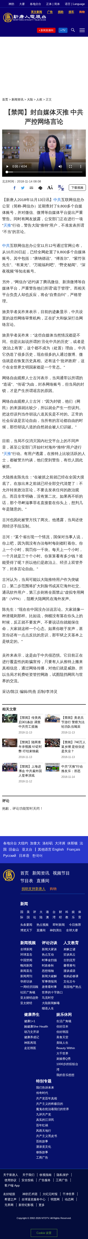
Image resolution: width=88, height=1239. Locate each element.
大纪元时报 (50, 1194)
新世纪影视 (26, 1205)
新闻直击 (26, 970)
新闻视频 (28, 943)
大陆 (30, 99)
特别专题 (43, 1081)
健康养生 (32, 1014)
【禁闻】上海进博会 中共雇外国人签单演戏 (30, 771)
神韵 (11, 4)
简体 (57, 4)
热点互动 (48, 954)
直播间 (43, 880)
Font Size (50, 187)
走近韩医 (30, 1048)
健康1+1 (29, 1021)
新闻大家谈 (49, 949)
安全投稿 (28, 1180)
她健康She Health (36, 1026)
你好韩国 (62, 1031)
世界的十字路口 (52, 992)
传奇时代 (42, 1093)
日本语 (24, 855)
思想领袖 (48, 970)
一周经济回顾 (29, 986)
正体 (49, 4)
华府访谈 (26, 981)
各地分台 (35, 4)
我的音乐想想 (65, 1075)
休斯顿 (72, 843)
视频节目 (61, 873)
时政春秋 (48, 965)
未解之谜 (69, 949)
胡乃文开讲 (31, 1031)
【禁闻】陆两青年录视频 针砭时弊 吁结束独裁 (30, 746)
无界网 (8, 1205)
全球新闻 (26, 949)
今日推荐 (75, 924)
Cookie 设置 (44, 1233)
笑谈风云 (69, 954)
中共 (57, 200)
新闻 (24, 904)
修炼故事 (42, 1152)
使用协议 (10, 1180)
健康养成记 (31, 1037)
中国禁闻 (26, 960)
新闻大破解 (49, 976)
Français (73, 849)
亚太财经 (26, 1003)
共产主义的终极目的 (49, 1103)
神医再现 (30, 1042)
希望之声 (10, 1199)
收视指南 (45, 1174)
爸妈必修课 (70, 976)
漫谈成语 (69, 970)
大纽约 (23, 843)
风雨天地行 (43, 1130)
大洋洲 (60, 843)
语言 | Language (75, 4)
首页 (5, 99)
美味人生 (62, 1042)
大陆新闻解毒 (51, 1003)
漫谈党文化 (43, 1146)
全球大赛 (72, 930)
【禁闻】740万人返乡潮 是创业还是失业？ (73, 746)
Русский (9, 855)
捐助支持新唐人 (33, 889)
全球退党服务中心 (33, 1199)
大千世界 (62, 1053)
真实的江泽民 (45, 1119)
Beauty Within (65, 1048)
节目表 (26, 880)
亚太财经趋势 (29, 997)
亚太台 (27, 849)
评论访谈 (49, 943)
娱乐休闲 (64, 1014)
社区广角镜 (27, 992)
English (58, 849)
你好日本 (62, 1026)
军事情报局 (49, 981)
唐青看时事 (49, 986)
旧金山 (14, 849)
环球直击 (26, 954)
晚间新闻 (26, 965)
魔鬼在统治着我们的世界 (52, 1109)
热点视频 (42, 924)
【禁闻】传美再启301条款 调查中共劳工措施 (30, 722)
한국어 (37, 855)
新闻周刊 (26, 976)
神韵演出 (56, 930)
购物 (53, 889)
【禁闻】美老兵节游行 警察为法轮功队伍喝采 (73, 722)
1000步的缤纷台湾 (67, 1066)
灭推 (7, 225)
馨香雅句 (69, 965)
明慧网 (55, 1199)
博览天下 (26, 930)
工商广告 (42, 1157)
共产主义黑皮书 (46, 1136)
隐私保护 (63, 1174)
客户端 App (12, 1185)
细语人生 (48, 1008)
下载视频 (77, 187)
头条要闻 (26, 924)
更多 (42, 1205)
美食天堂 (62, 1037)
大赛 (22, 4)
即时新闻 (59, 924)
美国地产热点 (72, 986)
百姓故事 (42, 1141)
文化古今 (69, 981)
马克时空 (48, 997)
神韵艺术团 (29, 1194)
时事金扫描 (49, 960)
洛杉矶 (48, 843)
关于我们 (28, 1174)
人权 (39, 99)
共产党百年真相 (46, 1098)
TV (63, 30)
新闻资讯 (17, 99)
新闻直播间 (47, 30)
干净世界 (69, 1194)
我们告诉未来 (45, 1087)
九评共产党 (43, 1114)
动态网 (69, 1199)
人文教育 (71, 943)
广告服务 (45, 1180)
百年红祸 (42, 1125)
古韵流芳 (69, 960)
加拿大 (35, 843)
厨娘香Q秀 (63, 1058)
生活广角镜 (63, 1021)
